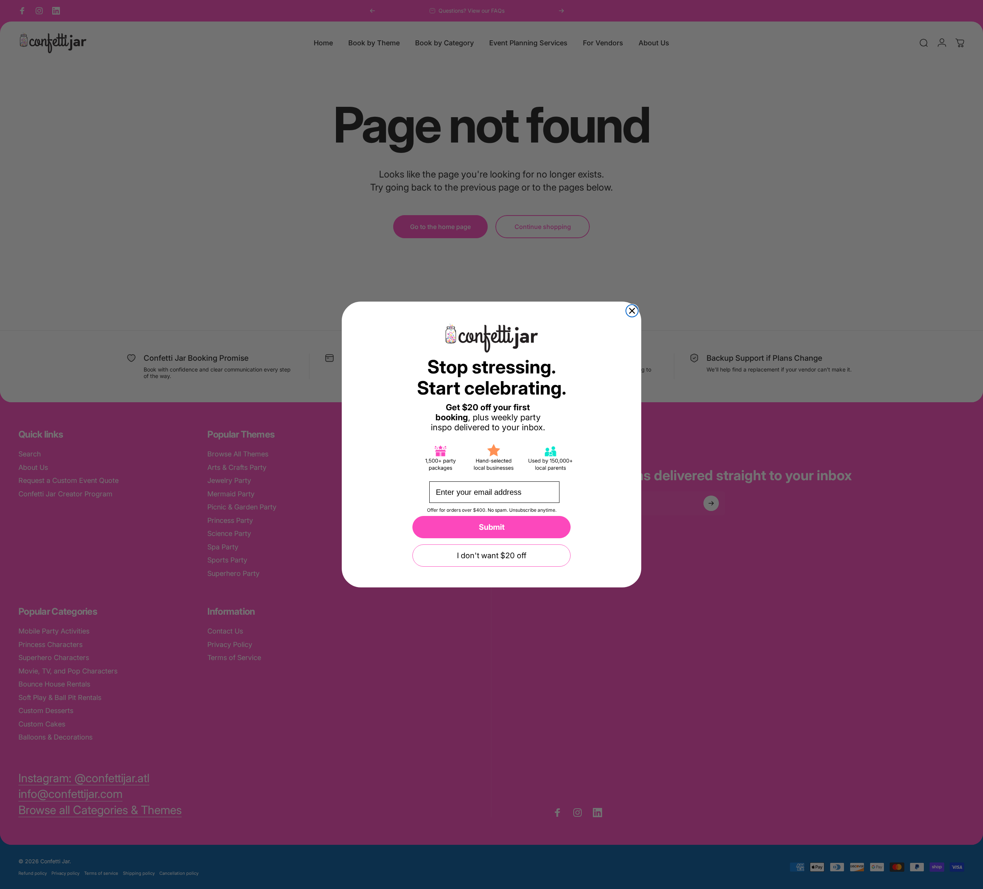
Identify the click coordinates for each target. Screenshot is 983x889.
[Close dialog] (632, 311)
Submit (492, 527)
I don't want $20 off (491, 555)
